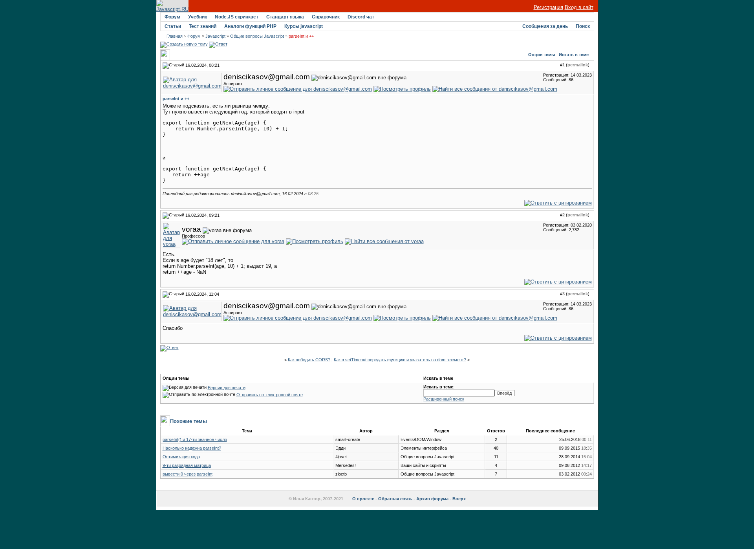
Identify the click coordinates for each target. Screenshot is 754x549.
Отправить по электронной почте (269, 394)
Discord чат (361, 17)
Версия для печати (226, 387)
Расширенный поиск (443, 399)
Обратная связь (395, 498)
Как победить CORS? (309, 359)
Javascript (215, 36)
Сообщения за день (545, 26)
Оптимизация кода (181, 456)
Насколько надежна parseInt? (192, 448)
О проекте (363, 498)
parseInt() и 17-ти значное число (195, 439)
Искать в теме (574, 54)
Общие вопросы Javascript (257, 36)
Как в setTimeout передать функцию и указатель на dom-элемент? (400, 359)
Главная (175, 36)
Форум (172, 17)
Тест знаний (202, 26)
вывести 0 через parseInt (187, 474)
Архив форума (432, 498)
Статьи (173, 26)
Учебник (197, 17)
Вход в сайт (579, 7)
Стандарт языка (285, 17)
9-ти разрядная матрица (187, 465)
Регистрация (548, 7)
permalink (577, 64)
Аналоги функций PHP (250, 26)
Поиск (583, 26)
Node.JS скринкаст (236, 17)
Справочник (326, 17)
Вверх (459, 498)
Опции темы (541, 54)
